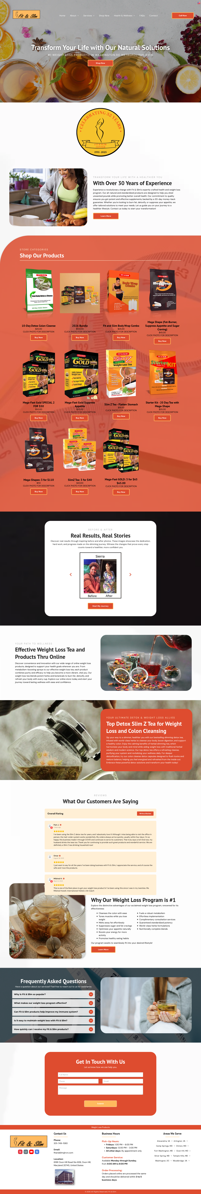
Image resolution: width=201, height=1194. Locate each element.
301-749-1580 (61, 1143)
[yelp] (20, 1152)
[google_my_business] (37, 1152)
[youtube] (31, 1152)
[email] (26, 1152)
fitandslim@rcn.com (63, 1152)
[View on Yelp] (50, 826)
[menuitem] (62, 15)
